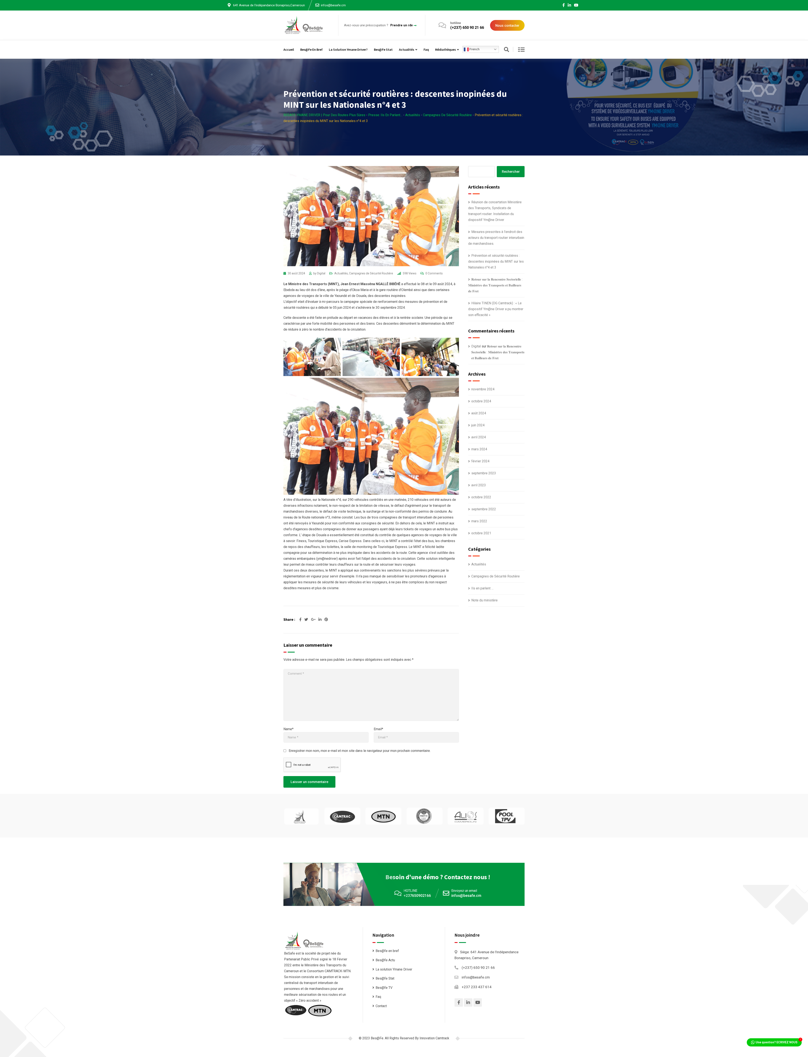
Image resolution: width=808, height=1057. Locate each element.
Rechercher (511, 172)
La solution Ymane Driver (394, 969)
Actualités (406, 49)
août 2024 (478, 413)
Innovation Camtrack (434, 1038)
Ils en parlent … (482, 588)
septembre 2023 (483, 473)
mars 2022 (479, 521)
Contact (381, 1006)
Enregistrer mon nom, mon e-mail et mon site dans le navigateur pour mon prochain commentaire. (360, 751)
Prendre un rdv (401, 25)
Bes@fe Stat (383, 49)
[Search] (506, 49)
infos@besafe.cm (333, 5)
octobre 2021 (481, 533)
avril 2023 (478, 485)
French (474, 49)
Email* (378, 729)
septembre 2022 (483, 509)
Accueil (288, 49)
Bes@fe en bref (311, 49)
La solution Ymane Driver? (348, 49)
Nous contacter (507, 26)
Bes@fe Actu (385, 960)
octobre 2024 (481, 401)
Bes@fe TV (384, 988)
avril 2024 (478, 437)
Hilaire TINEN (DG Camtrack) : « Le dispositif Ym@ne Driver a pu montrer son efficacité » (495, 309)
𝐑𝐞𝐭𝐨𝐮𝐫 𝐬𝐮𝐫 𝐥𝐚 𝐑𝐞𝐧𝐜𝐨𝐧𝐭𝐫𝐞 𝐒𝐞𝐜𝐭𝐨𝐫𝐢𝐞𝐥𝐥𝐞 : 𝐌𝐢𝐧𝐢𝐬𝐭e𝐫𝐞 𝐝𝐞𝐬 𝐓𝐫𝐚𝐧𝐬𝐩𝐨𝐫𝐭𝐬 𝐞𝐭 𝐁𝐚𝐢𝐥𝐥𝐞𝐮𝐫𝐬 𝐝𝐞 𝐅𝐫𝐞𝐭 (495, 285)
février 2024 (480, 461)
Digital (321, 273)
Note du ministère (484, 600)
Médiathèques (445, 49)
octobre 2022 (481, 497)
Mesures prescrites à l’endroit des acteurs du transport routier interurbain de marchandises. (496, 238)
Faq (426, 49)
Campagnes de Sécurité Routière (371, 273)
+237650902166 (417, 895)
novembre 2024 (482, 389)
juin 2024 (478, 425)
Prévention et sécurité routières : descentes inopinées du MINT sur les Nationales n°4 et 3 (496, 261)
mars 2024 (479, 449)
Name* (288, 729)
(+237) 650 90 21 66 (467, 27)
